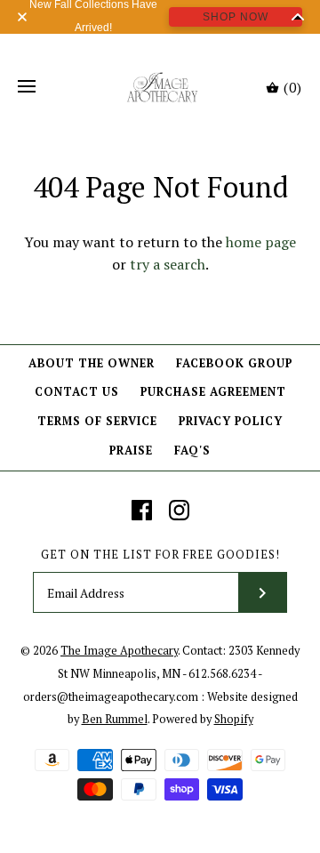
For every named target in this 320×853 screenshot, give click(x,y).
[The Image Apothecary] (160, 87)
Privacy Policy (231, 421)
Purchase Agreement (213, 391)
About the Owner (91, 363)
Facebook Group (234, 363)
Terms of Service (97, 421)
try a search (167, 264)
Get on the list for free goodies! (160, 554)
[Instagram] (179, 510)
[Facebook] (142, 510)
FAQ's (192, 450)
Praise (131, 450)
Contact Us (77, 391)
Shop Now (235, 17)
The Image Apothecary (119, 650)
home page (261, 242)
